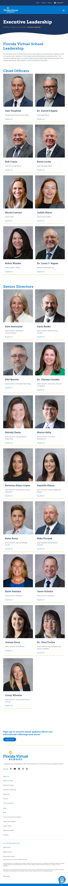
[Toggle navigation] (64, 10)
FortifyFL (6, 835)
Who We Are (22, 27)
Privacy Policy (6, 876)
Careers (50, 2)
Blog (4, 812)
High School (7, 847)
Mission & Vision (8, 780)
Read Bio (8, 119)
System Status (7, 826)
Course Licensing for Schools (12, 817)
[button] (38, 3)
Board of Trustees (8, 785)
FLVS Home (6, 27)
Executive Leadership (9, 789)
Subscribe (9, 739)
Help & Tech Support (9, 821)
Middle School (7, 852)
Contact (44, 2)
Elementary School (9, 856)
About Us (14, 27)
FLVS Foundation (8, 803)
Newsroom (6, 794)
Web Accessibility (8, 830)
